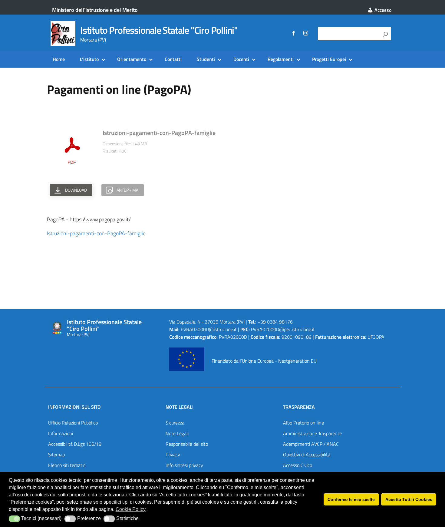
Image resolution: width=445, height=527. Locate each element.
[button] (14, 518)
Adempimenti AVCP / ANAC (311, 444)
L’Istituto (89, 59)
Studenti (206, 59)
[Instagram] (306, 34)
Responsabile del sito (187, 444)
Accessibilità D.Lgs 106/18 (74, 444)
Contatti (173, 59)
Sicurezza (175, 422)
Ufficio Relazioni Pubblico (73, 422)
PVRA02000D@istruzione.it (209, 329)
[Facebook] (294, 34)
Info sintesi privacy (184, 465)
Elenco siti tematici (67, 465)
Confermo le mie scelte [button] (351, 499)
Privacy (173, 454)
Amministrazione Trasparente (312, 433)
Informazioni (60, 433)
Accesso (382, 10)
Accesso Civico (297, 465)
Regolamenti (281, 59)
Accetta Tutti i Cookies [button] (408, 499)
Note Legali (177, 433)
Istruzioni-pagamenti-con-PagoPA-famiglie (96, 233)
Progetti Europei (329, 59)
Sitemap (56, 454)
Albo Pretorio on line (303, 422)
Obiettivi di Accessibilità (306, 454)
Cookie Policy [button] (131, 509)
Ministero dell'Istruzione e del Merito (95, 10)
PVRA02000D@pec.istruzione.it (283, 329)
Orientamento (131, 59)
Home (59, 59)
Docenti (241, 59)
